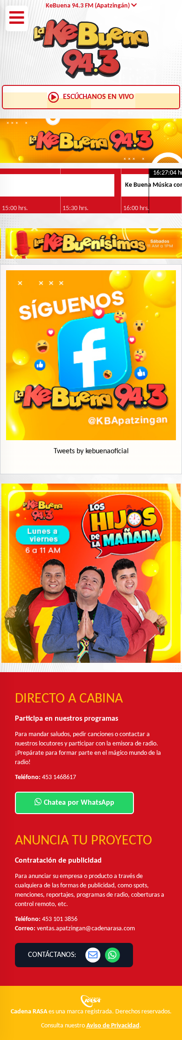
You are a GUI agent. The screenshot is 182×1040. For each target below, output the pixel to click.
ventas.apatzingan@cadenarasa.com (86, 928)
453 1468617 (59, 777)
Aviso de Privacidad (113, 1025)
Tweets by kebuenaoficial (91, 451)
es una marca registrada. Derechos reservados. (91, 1011)
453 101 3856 (59, 919)
